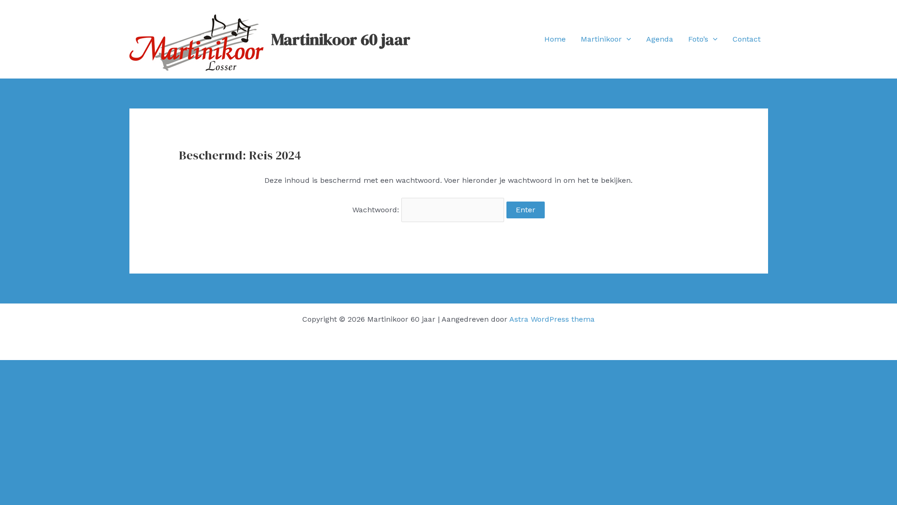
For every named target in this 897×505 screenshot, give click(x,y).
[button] (626, 39)
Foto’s (698, 39)
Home (555, 39)
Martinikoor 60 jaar (340, 39)
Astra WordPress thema (552, 319)
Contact (747, 39)
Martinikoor (601, 39)
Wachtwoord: (376, 209)
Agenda (659, 39)
